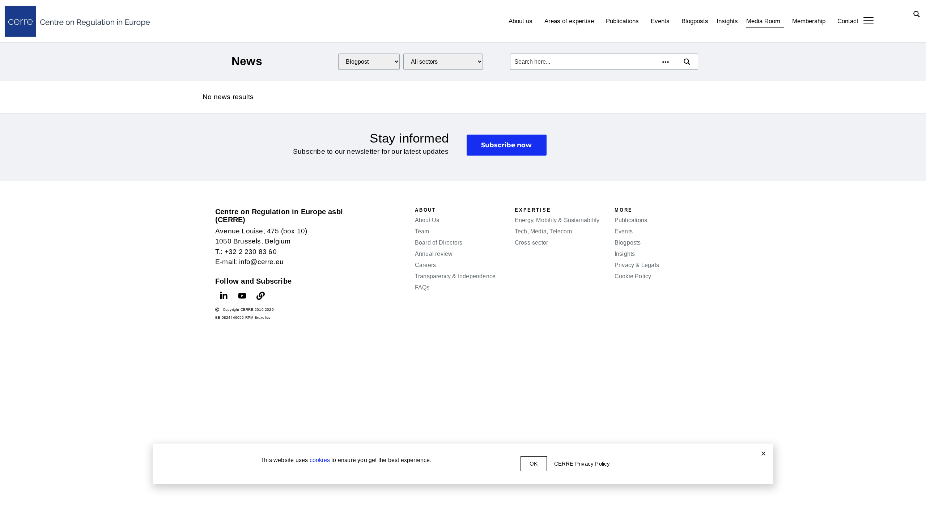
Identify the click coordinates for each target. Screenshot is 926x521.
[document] (463, 260)
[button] (763, 453)
